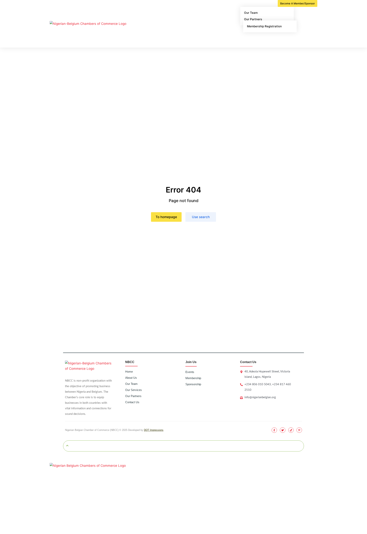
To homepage (166, 217)
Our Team (131, 383)
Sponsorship (193, 384)
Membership (193, 378)
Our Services (133, 390)
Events (189, 372)
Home (129, 371)
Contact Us (132, 402)
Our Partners (133, 396)
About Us (131, 377)
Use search (201, 217)
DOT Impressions (153, 430)
